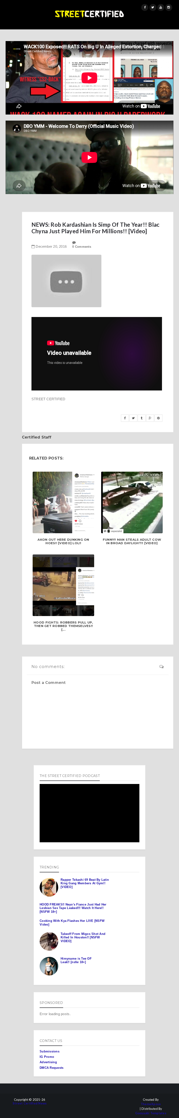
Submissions (49, 1051)
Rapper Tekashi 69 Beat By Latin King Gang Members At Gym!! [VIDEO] (85, 883)
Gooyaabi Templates (150, 1113)
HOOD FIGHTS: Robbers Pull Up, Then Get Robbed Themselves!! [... (63, 626)
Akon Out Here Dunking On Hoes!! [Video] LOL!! (63, 541)
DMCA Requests (51, 1067)
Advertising (48, 1062)
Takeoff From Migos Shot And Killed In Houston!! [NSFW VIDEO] (83, 937)
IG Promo (47, 1057)
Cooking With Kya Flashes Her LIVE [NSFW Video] (72, 922)
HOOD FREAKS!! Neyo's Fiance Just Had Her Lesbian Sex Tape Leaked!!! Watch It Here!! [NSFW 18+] (73, 908)
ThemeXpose (151, 1104)
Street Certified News (30, 1103)
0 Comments (81, 246)
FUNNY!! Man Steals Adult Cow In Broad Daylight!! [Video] (132, 541)
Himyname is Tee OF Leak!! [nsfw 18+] (76, 960)
